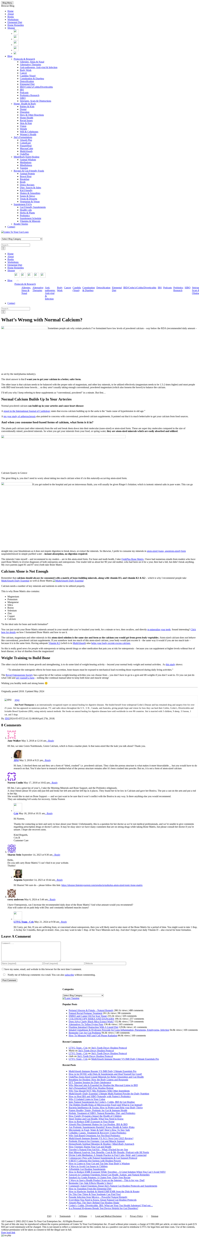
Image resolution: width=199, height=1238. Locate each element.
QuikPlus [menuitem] (24, 154)
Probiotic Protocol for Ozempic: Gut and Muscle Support (97, 1141)
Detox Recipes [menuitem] (27, 184)
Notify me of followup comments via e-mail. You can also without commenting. (51, 974)
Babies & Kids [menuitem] (27, 106)
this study (170, 664)
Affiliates (83, 1216)
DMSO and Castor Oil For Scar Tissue (88, 1016)
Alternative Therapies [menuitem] (30, 64)
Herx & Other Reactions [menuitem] (32, 115)
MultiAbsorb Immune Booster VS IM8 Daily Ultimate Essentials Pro (125, 1059)
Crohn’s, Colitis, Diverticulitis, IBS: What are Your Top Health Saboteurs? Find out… (111, 1205)
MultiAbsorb (79, 643)
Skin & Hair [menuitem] (26, 123)
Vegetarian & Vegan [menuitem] (30, 201)
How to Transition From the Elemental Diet (90, 1188)
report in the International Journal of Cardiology (27, 411)
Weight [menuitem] (23, 129)
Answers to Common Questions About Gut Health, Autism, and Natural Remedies (109, 1174)
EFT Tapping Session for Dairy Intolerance (90, 1082)
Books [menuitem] (10, 16)
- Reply (50, 740)
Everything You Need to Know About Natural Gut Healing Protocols (103, 1200)
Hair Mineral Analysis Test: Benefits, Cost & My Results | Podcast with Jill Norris (109, 1152)
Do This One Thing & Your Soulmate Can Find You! (95, 1194)
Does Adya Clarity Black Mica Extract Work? (91, 1021)
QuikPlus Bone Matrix (132, 559)
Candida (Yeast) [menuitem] (28, 75)
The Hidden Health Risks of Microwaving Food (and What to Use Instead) (105, 1104)
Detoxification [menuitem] (27, 81)
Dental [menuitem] (23, 109)
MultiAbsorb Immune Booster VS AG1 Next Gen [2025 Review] (101, 1138)
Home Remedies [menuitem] (15, 25)
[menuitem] (16, 33)
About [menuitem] (10, 14)
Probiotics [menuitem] (25, 215)
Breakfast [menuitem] (24, 179)
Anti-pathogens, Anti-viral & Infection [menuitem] (38, 67)
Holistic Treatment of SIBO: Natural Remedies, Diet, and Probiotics (102, 1113)
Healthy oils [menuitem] (26, 210)
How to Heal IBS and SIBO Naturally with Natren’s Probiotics (100, 1096)
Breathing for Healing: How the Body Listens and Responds (98, 1079)
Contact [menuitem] (11, 226)
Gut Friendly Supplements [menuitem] (33, 207)
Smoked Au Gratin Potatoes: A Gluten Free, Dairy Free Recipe (99, 1177)
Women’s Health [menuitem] (28, 134)
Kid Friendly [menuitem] (26, 190)
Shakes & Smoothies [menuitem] (30, 193)
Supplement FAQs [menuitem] (23, 204)
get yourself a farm (25, 677)
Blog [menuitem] (9, 56)
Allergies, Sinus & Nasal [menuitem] (32, 61)
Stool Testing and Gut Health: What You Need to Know (96, 1118)
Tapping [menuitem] (24, 168)
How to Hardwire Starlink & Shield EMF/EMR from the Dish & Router (104, 1191)
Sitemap (154, 1216)
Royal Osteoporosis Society (19, 675)
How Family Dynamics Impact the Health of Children (95, 1116)
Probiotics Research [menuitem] (29, 95)
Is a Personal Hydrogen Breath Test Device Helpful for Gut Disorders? (103, 1208)
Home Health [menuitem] (26, 117)
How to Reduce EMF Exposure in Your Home (91, 1121)
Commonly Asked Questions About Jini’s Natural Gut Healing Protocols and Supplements (113, 1186)
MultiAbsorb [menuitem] (26, 151)
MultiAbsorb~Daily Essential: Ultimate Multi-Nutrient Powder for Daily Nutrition (109, 1093)
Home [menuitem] (10, 11)
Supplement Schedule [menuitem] (30, 218)
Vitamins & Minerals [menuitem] (30, 221)
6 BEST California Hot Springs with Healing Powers (95, 1160)
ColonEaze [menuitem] (25, 143)
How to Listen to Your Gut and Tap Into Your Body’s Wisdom (99, 1163)
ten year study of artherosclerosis (20, 416)
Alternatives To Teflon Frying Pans (86, 1024)
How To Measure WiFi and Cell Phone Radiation (93, 1035)
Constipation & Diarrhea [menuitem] (32, 78)
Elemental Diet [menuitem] (14, 22)
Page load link (8, 1232)
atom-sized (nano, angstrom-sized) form (166, 551)
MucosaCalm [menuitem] (26, 148)
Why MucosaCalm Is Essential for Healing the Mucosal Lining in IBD (103, 1085)
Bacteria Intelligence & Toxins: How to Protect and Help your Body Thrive (106, 1107)
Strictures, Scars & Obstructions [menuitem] (35, 101)
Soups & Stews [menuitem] (27, 196)
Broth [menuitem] (22, 182)
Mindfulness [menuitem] (26, 165)
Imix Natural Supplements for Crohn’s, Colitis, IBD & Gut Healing (102, 1102)
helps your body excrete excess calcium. (111, 643)
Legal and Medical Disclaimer (108, 1216)
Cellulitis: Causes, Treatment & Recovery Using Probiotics (97, 1132)
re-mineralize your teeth (159, 629)
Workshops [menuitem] (13, 19)
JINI (7, 718)
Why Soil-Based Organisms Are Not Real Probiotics (94, 1135)
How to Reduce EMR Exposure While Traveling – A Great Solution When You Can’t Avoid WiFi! (117, 1172)
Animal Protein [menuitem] (27, 173)
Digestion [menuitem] (24, 112)
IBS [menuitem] (22, 89)
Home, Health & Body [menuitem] (25, 103)
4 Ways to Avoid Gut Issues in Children (88, 1166)
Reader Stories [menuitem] (21, 224)
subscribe (69, 974)
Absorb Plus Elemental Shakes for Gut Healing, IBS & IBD (98, 1124)
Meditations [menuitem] (25, 162)
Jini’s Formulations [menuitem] (23, 137)
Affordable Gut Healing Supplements (87, 1169)
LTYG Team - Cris (24, 922)
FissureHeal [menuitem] (26, 145)
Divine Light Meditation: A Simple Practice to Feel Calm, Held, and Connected (107, 1155)
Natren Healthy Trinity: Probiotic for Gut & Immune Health (98, 1110)
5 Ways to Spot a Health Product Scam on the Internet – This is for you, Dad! (107, 1180)
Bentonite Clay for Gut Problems (85, 1032)
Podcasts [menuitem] (24, 92)
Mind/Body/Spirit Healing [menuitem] (26, 156)
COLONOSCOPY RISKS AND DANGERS (91, 1018)
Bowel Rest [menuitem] (25, 176)
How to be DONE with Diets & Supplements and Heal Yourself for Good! (105, 1074)
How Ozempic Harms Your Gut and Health (90, 1146)
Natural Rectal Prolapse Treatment (85, 1013)
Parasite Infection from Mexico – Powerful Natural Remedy (98, 1197)
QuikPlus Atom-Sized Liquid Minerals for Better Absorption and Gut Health (106, 1077)
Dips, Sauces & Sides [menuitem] (30, 187)
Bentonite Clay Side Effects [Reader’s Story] (91, 1183)
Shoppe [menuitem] (11, 28)
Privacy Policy (136, 1216)
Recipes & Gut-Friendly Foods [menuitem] (29, 170)
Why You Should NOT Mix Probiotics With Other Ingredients (99, 1091)
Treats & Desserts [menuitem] (28, 198)
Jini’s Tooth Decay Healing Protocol (109, 1047)
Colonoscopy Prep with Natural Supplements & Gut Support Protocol (103, 1158)
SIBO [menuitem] (23, 98)
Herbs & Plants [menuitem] (27, 212)
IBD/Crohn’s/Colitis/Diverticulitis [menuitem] (36, 87)
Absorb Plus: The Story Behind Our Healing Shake (94, 1202)
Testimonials (65, 1216)
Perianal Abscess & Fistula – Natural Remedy (91, 1010)
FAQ (49, 1216)
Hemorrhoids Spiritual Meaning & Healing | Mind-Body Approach (101, 1144)
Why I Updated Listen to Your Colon (87, 1099)
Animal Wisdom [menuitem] (28, 159)
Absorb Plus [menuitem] (26, 140)
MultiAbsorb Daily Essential (15, 580)
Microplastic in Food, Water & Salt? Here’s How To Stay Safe (99, 1130)
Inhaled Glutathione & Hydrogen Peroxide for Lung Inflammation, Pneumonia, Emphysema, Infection (119, 1030)
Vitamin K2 (54, 643)
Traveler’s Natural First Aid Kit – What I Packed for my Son (98, 1149)
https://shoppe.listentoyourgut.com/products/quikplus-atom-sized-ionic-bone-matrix (102, 885)
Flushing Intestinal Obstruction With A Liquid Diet (93, 1027)
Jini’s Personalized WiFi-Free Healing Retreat (91, 1088)
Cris (16, 813)
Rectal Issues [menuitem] (26, 120)
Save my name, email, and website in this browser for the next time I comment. (43, 969)
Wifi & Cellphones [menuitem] (29, 131)
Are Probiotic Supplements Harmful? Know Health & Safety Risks (101, 1127)
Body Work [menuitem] (25, 70)
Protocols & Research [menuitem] (24, 59)
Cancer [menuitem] (23, 73)
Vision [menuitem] (23, 126)
